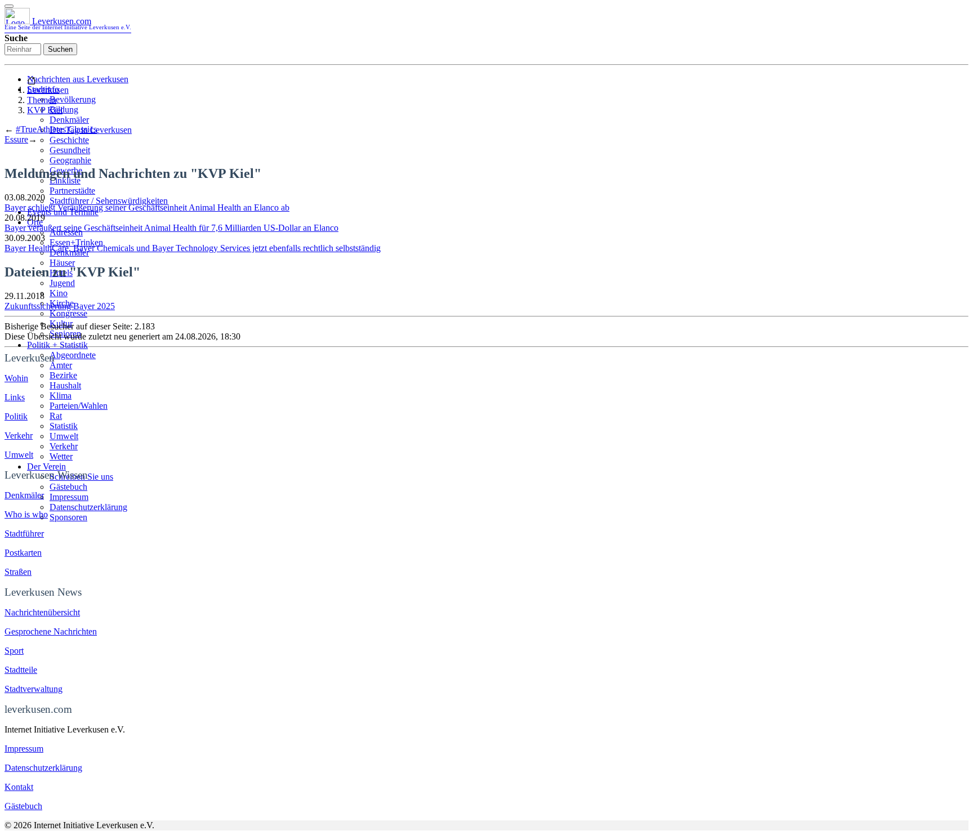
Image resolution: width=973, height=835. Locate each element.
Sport (14, 650)
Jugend (62, 283)
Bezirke (63, 375)
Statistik (64, 426)
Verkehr (64, 446)
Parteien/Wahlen (79, 405)
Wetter (61, 456)
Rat (56, 416)
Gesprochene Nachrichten (51, 631)
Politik (16, 416)
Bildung (64, 109)
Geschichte (69, 140)
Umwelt (64, 436)
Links (15, 397)
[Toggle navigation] (9, 6)
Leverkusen (48, 90)
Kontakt (19, 787)
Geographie (70, 160)
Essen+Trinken (76, 242)
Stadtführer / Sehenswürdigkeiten (109, 201)
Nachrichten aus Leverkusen (77, 79)
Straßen (18, 572)
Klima (61, 395)
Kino (59, 293)
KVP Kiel (45, 110)
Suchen (60, 49)
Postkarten (23, 552)
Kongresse (68, 313)
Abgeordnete (73, 355)
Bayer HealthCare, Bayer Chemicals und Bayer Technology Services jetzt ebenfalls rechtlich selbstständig (193, 248)
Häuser (62, 262)
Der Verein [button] (46, 466)
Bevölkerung (73, 99)
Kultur (61, 323)
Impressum (69, 497)
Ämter (61, 365)
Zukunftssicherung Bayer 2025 (60, 306)
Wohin (16, 378)
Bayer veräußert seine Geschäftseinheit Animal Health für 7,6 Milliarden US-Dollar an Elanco (171, 228)
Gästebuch (68, 487)
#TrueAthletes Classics (56, 129)
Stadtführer (24, 533)
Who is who (26, 514)
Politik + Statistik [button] (57, 345)
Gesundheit (70, 150)
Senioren (65, 333)
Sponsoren (68, 517)
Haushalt (65, 385)
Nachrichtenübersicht (42, 612)
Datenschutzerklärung (88, 507)
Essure (16, 139)
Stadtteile (21, 670)
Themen (41, 100)
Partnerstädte (72, 190)
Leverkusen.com (68, 23)
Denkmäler (69, 119)
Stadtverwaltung (34, 689)
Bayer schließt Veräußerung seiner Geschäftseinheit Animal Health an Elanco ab (147, 207)
